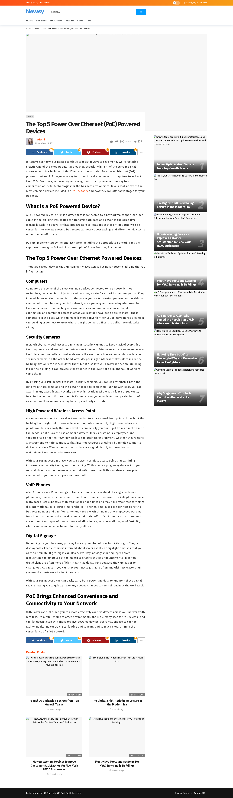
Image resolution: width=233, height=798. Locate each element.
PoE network (80, 191)
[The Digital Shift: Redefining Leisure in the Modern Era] (117, 676)
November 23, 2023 (45, 143)
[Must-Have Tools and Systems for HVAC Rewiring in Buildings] (117, 737)
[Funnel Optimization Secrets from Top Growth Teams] (54, 676)
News (30, 116)
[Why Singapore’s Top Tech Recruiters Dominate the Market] (180, 387)
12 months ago (118, 770)
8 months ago (55, 709)
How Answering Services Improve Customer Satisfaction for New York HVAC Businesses (54, 765)
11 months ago (56, 774)
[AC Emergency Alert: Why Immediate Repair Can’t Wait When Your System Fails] (180, 310)
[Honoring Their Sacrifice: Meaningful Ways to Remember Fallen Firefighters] (180, 348)
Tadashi (40, 139)
